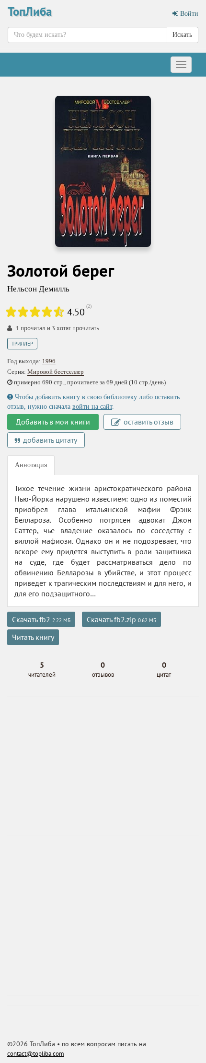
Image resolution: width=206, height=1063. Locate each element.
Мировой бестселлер (55, 371)
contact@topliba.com (35, 1054)
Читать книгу (33, 637)
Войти (188, 13)
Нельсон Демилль (38, 288)
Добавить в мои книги (53, 421)
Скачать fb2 (41, 619)
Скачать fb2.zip (121, 619)
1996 (49, 361)
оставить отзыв (147, 421)
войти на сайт (92, 406)
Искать (182, 34)
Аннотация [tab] (31, 465)
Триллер (22, 343)
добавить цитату (49, 440)
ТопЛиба (30, 11)
